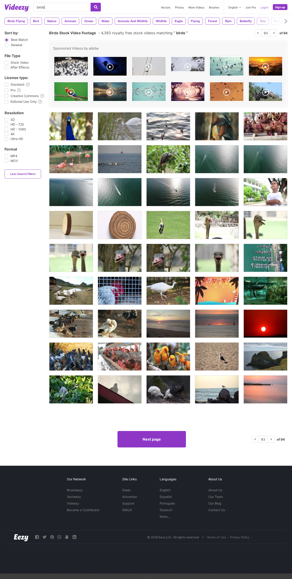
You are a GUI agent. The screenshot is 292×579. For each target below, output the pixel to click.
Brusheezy (75, 490)
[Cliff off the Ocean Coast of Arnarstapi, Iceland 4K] (265, 356)
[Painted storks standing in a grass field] (168, 225)
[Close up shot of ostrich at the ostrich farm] (217, 225)
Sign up (280, 7)
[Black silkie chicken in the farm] (168, 389)
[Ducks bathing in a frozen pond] (120, 323)
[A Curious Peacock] (71, 126)
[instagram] (59, 537)
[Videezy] (17, 7)
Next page (152, 439)
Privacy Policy (239, 537)
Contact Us (216, 510)
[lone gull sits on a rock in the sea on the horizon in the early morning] (217, 389)
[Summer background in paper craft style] (217, 291)
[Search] (96, 7)
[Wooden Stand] (120, 225)
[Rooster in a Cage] (120, 291)
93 (266, 33)
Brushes (214, 7)
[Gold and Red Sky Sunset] (265, 323)
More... (165, 516)
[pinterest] (52, 537)
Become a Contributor (83, 510)
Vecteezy (74, 497)
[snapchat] (67, 537)
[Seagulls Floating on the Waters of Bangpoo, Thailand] (168, 126)
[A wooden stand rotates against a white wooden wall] (71, 225)
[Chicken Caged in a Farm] (120, 356)
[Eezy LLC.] (21, 537)
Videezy (73, 503)
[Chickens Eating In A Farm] (265, 126)
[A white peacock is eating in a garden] (168, 291)
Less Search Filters (23, 174)
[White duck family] (71, 291)
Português (167, 503)
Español (166, 497)
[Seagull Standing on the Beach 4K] (217, 356)
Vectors (165, 7)
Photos (179, 7)
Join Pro (250, 7)
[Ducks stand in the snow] (71, 323)
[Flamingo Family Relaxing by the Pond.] (71, 159)
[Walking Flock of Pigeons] (71, 356)
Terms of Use (216, 537)
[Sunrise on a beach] (168, 323)
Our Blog (214, 503)
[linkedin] (74, 537)
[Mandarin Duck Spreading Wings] (217, 126)
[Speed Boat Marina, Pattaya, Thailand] (265, 258)
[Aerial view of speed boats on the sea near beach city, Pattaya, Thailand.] (217, 159)
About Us (215, 490)
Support (128, 503)
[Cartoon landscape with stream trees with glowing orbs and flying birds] (188, 91)
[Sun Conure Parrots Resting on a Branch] (168, 356)
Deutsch (166, 510)
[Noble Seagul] (120, 389)
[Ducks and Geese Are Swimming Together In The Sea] (120, 159)
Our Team (215, 497)
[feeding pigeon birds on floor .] (71, 66)
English (165, 490)
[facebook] (37, 537)
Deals (126, 490)
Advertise (129, 497)
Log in (264, 7)
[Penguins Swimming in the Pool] (265, 291)
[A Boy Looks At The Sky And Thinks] (265, 192)
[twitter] (44, 537)
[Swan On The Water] (120, 126)
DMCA (127, 510)
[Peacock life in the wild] (168, 159)
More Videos (196, 7)
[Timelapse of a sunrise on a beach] (217, 323)
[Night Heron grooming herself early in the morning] (71, 389)
